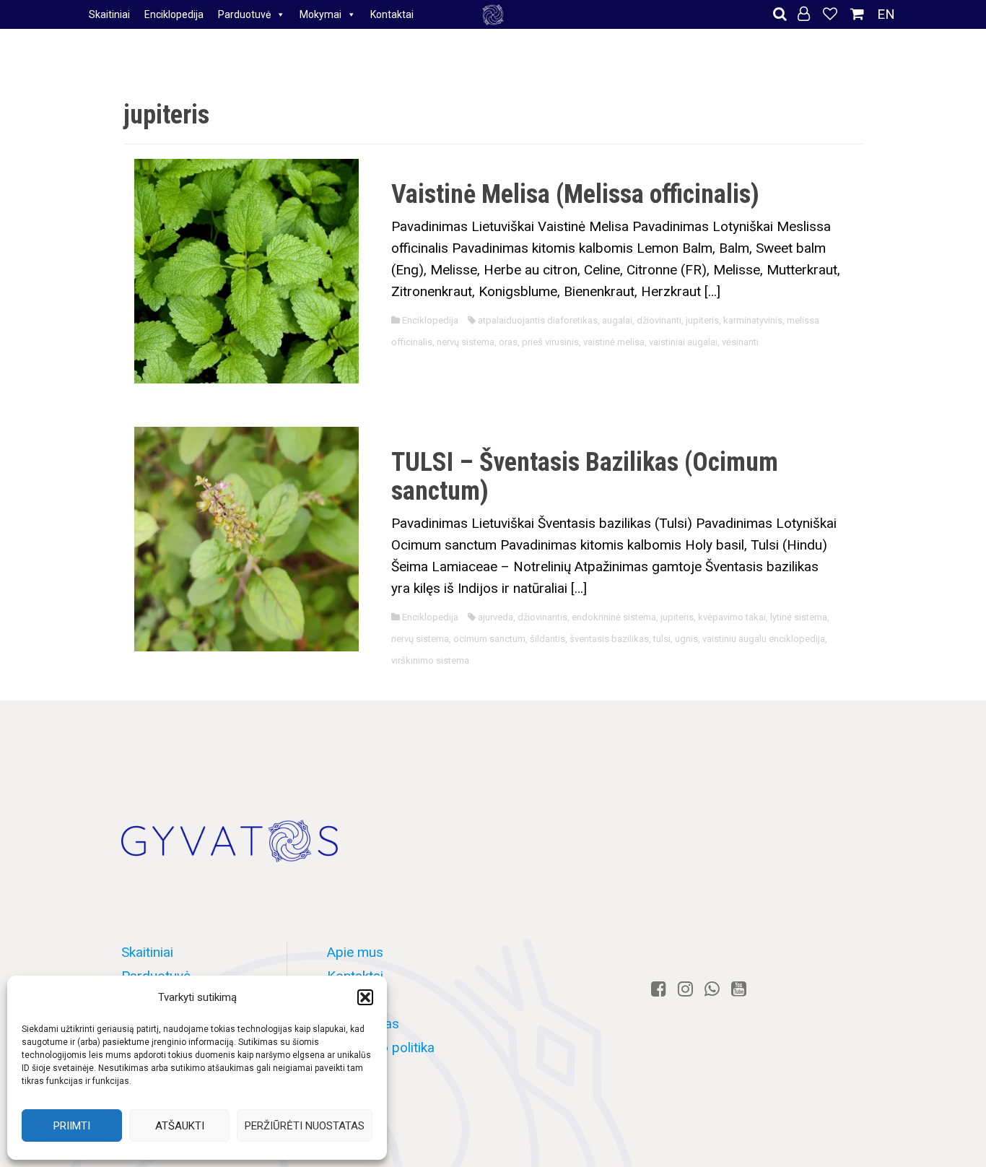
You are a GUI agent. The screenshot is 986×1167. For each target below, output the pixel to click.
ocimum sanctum (489, 638)
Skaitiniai (109, 14)
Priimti (71, 1125)
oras (508, 342)
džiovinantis (542, 617)
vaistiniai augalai (683, 342)
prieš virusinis (550, 342)
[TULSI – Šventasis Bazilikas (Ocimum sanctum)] (246, 538)
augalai (617, 320)
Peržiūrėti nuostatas (305, 1125)
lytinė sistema (798, 617)
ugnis (686, 638)
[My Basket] (859, 14)
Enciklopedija (174, 14)
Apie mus (355, 952)
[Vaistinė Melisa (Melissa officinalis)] (246, 269)
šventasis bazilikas (609, 638)
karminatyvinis (752, 320)
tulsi (662, 638)
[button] (365, 997)
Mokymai (320, 14)
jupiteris (702, 320)
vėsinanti (740, 342)
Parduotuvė (244, 14)
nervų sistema (465, 342)
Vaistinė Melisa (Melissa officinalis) (575, 194)
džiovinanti (659, 320)
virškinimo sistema (430, 660)
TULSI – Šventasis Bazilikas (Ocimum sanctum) (584, 476)
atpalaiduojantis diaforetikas (538, 320)
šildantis (547, 638)
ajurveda (495, 617)
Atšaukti (179, 1125)
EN (886, 14)
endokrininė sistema (614, 617)
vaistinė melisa (614, 342)
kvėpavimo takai (732, 617)
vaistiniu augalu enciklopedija (763, 638)
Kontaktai (392, 14)
